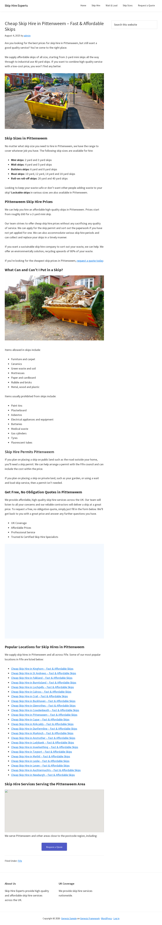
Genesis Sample (69, 918)
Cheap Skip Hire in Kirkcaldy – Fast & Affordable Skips (42, 724)
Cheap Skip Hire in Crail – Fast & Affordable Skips (39, 696)
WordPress (106, 918)
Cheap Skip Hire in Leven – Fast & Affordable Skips (40, 765)
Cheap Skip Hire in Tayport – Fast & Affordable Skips (41, 751)
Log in (116, 918)
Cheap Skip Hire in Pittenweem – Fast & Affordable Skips (44, 715)
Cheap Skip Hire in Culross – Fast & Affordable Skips (41, 691)
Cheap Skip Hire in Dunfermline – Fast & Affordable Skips (44, 728)
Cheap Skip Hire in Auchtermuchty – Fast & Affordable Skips (46, 770)
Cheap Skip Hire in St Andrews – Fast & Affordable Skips (43, 673)
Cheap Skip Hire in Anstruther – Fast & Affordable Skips (43, 738)
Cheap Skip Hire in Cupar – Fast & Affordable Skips (40, 719)
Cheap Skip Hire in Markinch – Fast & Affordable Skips (42, 733)
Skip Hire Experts (16, 5)
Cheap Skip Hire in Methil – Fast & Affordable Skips (40, 756)
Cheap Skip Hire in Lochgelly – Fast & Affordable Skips (42, 687)
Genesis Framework (90, 918)
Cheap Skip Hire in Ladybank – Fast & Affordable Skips (42, 742)
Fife (20, 860)
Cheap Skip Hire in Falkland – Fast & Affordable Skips (41, 678)
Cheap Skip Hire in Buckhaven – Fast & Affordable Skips (43, 701)
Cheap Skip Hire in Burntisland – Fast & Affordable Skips (43, 682)
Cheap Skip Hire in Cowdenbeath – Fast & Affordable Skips (45, 710)
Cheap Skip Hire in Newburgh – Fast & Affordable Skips (43, 775)
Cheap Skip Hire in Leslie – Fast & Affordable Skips (40, 761)
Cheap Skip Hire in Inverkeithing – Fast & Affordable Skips (44, 747)
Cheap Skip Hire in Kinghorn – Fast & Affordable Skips (42, 668)
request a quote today (90, 260)
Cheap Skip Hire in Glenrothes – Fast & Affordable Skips (43, 705)
